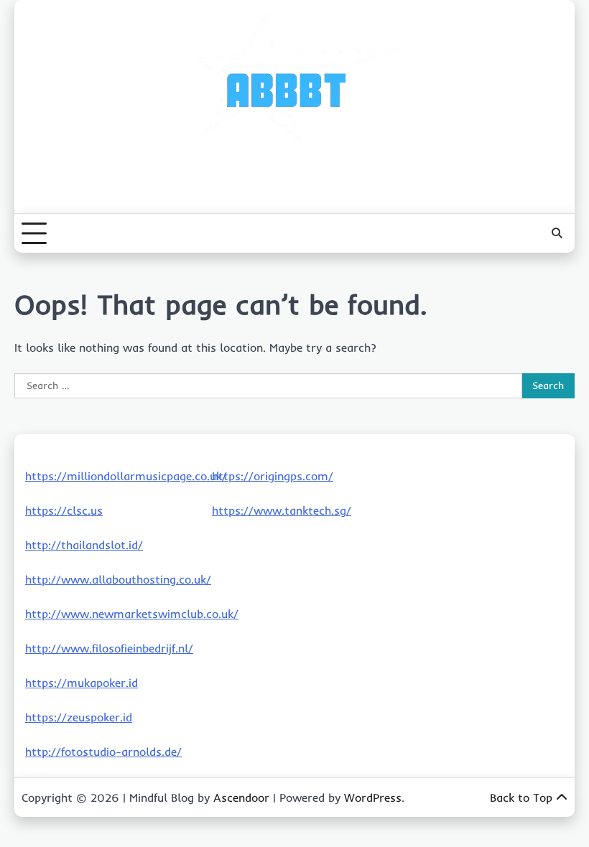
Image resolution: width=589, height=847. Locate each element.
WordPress (373, 797)
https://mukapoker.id (81, 682)
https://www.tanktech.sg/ (281, 510)
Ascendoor (241, 797)
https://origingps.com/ (272, 476)
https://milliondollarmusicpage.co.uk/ (126, 476)
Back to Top (521, 797)
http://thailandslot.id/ (84, 545)
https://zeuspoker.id (78, 717)
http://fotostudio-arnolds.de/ (103, 751)
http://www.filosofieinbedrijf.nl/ (109, 648)
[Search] (556, 233)
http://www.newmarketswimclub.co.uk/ (131, 614)
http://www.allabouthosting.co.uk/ (118, 579)
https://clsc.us (64, 510)
